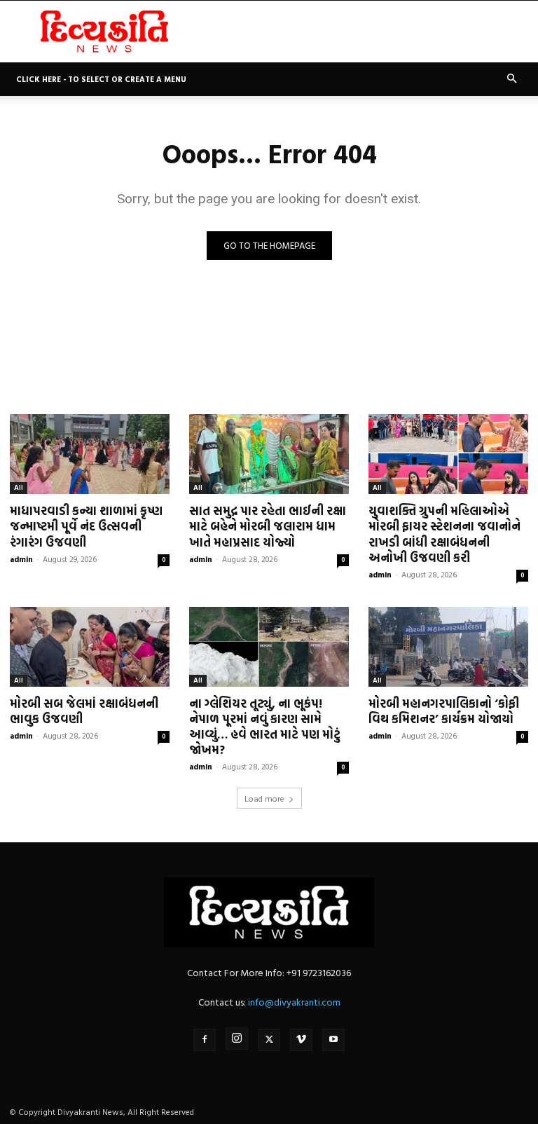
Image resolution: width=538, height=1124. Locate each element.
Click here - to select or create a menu (101, 79)
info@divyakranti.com (294, 1001)
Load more (264, 798)
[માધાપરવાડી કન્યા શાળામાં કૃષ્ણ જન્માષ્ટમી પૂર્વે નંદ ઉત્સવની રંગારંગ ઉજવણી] (90, 454)
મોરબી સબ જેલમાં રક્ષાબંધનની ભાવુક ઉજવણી (84, 710)
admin (21, 559)
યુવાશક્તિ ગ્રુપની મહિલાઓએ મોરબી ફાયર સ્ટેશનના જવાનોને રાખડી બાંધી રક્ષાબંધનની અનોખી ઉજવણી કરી (444, 534)
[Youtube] (333, 1040)
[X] (269, 1040)
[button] (511, 78)
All (18, 487)
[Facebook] (204, 1040)
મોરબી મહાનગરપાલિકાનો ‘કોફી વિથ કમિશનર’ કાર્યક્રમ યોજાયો (443, 710)
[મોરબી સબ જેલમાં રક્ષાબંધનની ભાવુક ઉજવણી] (90, 647)
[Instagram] (237, 1038)
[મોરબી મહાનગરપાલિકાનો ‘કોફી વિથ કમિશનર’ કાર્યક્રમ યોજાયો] (448, 647)
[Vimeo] (301, 1040)
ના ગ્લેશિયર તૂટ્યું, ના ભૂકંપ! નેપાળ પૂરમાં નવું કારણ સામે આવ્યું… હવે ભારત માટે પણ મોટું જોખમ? (264, 726)
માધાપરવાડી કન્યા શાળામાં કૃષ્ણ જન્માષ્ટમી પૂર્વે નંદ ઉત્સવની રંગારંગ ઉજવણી (86, 526)
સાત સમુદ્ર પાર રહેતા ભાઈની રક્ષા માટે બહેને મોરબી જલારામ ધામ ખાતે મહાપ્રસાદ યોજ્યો (267, 526)
